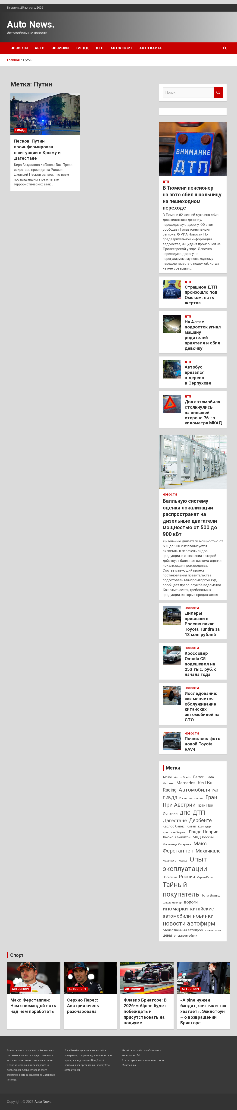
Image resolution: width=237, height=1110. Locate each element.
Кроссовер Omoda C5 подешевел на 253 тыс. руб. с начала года (201, 664)
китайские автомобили (188, 912)
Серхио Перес (205, 877)
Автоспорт (121, 48)
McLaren (168, 783)
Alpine (167, 777)
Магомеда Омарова (177, 844)
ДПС (185, 813)
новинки (203, 916)
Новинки (60, 48)
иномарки (175, 909)
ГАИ (215, 790)
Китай (191, 826)
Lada (210, 777)
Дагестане (175, 820)
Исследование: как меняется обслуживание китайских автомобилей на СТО (202, 706)
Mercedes (186, 782)
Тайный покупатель (181, 889)
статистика (213, 930)
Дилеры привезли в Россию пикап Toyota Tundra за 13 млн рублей (202, 624)
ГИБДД (82, 48)
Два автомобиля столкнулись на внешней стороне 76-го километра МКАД (203, 412)
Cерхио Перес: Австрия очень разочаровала (83, 1005)
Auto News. (31, 24)
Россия (187, 876)
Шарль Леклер (172, 902)
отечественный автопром (183, 930)
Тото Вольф (210, 895)
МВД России (203, 837)
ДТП (99, 48)
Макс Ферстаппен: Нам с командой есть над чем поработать (33, 1005)
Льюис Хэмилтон (176, 837)
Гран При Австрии (190, 801)
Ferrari (199, 777)
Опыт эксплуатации (185, 864)
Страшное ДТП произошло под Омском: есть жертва (201, 294)
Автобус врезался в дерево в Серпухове (198, 374)
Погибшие (170, 877)
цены (167, 935)
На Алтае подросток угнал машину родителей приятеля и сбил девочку (203, 335)
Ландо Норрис (203, 831)
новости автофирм (189, 923)
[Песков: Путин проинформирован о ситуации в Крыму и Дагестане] (45, 114)
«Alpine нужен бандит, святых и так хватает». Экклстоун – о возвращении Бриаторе (203, 1011)
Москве (183, 860)
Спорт (17, 955)
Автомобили (194, 790)
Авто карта (150, 48)
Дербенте (200, 820)
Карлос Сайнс (174, 826)
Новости (19, 48)
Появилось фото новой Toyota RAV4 (202, 744)
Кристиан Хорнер (175, 832)
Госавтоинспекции (191, 798)
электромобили (185, 935)
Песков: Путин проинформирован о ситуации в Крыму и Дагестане (37, 149)
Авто (39, 48)
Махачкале (208, 851)
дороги (191, 902)
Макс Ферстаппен (185, 847)
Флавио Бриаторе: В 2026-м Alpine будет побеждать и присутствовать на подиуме (145, 1011)
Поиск (218, 92)
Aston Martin (182, 777)
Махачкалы (170, 860)
